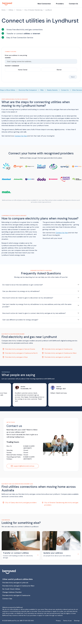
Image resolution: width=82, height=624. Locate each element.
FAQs (42, 90)
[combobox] (40, 61)
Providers (60, 4)
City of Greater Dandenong (33, 10)
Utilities (10, 10)
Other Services (77, 90)
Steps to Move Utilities (7, 90)
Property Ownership (12, 66)
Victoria (18, 10)
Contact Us (73, 4)
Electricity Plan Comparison (28, 90)
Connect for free (21, 136)
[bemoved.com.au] (41, 572)
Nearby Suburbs (52, 90)
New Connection (44, 4)
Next (73, 77)
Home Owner (23, 70)
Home (4, 10)
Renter (59, 70)
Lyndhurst (48, 10)
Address (7, 57)
